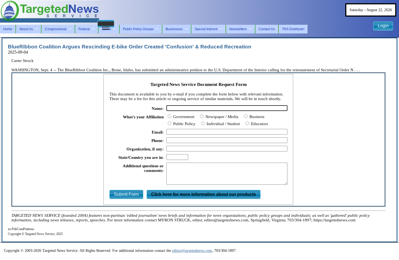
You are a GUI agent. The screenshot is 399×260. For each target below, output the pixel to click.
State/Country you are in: (141, 157)
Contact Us (267, 29)
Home (7, 29)
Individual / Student (222, 124)
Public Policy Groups (138, 29)
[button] (105, 23)
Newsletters (238, 29)
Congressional (55, 29)
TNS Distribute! (293, 29)
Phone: (157, 140)
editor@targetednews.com (192, 250)
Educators (259, 124)
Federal (84, 29)
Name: (158, 108)
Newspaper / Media (221, 116)
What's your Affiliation (143, 117)
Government (183, 116)
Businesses (174, 29)
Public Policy (183, 124)
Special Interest (206, 29)
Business (256, 116)
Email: (158, 132)
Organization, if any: (145, 149)
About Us (26, 29)
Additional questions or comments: (143, 168)
